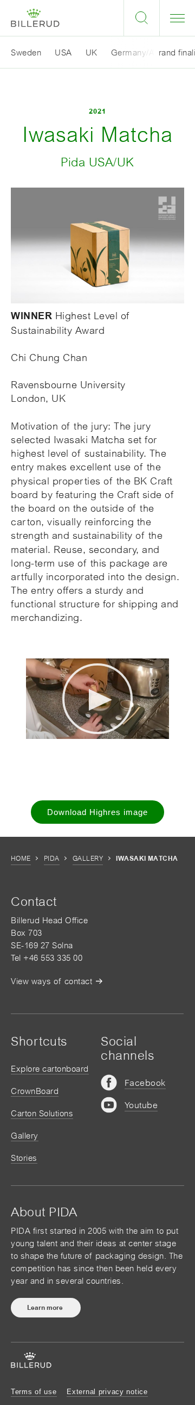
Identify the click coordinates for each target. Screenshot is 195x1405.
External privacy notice (107, 1392)
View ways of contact (51, 981)
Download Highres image (97, 812)
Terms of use (34, 1392)
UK (92, 52)
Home (21, 858)
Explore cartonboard (50, 1068)
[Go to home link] (35, 18)
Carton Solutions (42, 1113)
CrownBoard (34, 1091)
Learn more (45, 1307)
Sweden (26, 52)
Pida (52, 858)
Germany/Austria (143, 52)
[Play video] (97, 698)
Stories (24, 1157)
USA (63, 52)
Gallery (88, 858)
